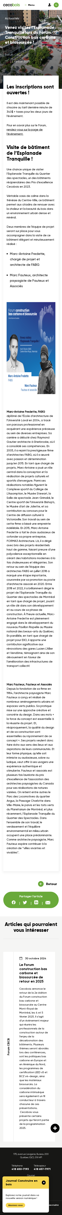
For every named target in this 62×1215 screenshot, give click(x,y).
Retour (51, 884)
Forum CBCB (14, 54)
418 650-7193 (20, 1169)
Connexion (48, 5)
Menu (31, 5)
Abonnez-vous (15, 1205)
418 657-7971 (42, 1169)
